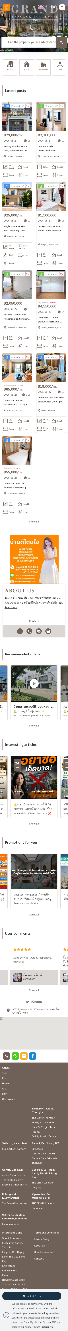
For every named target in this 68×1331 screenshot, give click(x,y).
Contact (39, 1258)
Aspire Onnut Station (14, 1175)
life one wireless (11, 1224)
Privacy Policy (42, 1239)
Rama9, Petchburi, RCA (45, 1143)
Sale (4, 1073)
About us (39, 1245)
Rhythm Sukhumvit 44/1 (15, 1184)
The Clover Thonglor (43, 1117)
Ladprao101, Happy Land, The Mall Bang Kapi (44, 1173)
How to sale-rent (44, 1252)
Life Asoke (38, 1148)
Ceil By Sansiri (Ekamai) (44, 1136)
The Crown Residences (14, 1203)
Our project (8, 1099)
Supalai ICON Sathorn (14, 1148)
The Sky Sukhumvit (12, 1179)
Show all (34, 521)
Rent (4, 1077)
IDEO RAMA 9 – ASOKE (43, 1153)
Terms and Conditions (46, 1232)
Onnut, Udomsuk (12, 1169)
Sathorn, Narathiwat (14, 1143)
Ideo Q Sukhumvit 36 (43, 1122)
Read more (11, 607)
